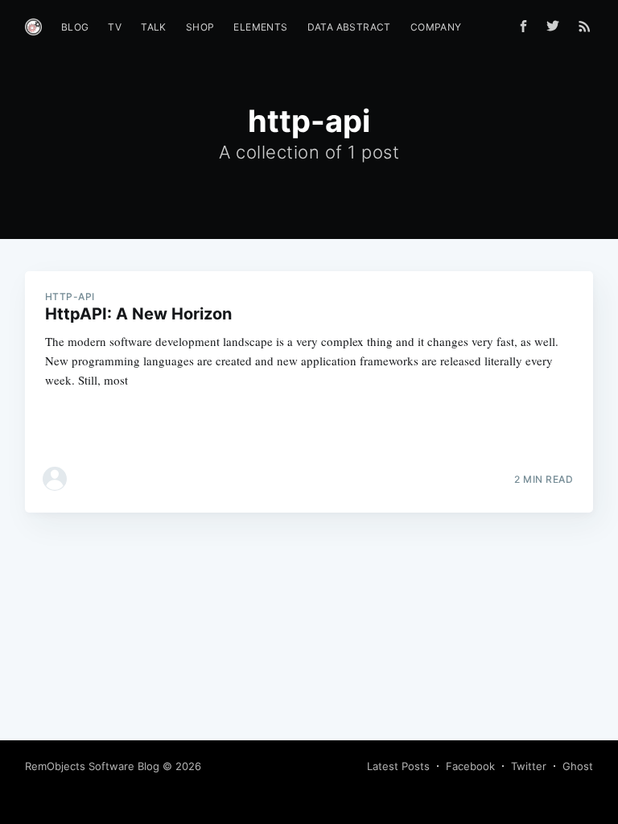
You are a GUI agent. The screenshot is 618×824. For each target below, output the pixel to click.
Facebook (470, 766)
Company (436, 27)
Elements (260, 27)
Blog (75, 27)
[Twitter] (557, 25)
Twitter (528, 766)
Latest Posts (398, 766)
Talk (154, 27)
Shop (200, 27)
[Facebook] (523, 26)
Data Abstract (349, 27)
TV (115, 27)
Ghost (577, 766)
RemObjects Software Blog (92, 766)
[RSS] (584, 25)
